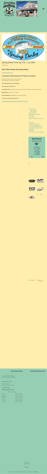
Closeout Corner (33, 111)
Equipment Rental (32, 113)
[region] (36, 168)
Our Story (27, 467)
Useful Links (31, 122)
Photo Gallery (31, 115)
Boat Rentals (31, 130)
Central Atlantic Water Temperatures (36, 132)
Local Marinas (31, 129)
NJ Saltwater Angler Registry (35, 125)
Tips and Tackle (32, 117)
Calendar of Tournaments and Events (36, 118)
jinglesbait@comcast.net (9, 389)
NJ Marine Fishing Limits (34, 123)
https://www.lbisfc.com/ (7, 72)
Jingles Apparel (33, 110)
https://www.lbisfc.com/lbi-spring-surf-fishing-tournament (15, 101)
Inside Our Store (32, 108)
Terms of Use (36, 471)
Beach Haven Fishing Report (34, 114)
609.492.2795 (7, 387)
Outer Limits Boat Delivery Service (36, 126)
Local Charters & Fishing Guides (35, 127)
